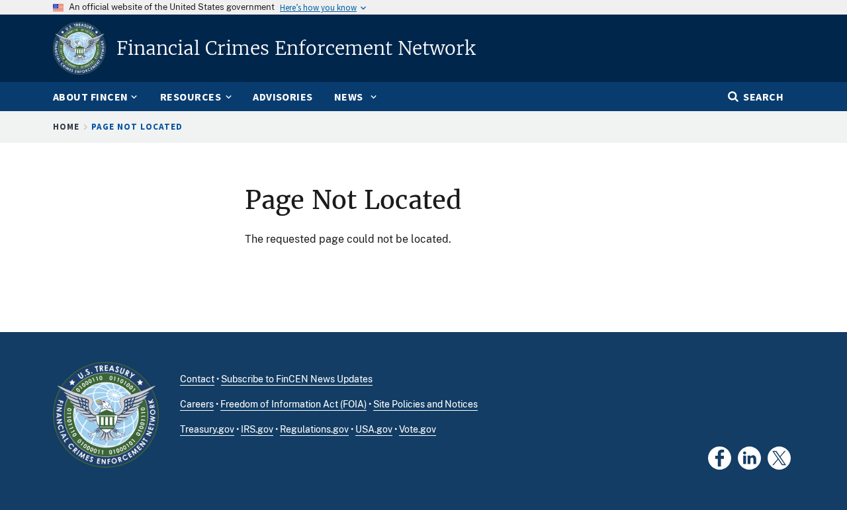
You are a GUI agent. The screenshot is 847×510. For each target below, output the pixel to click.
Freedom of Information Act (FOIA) (293, 404)
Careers (197, 404)
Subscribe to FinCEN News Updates (297, 379)
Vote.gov (417, 429)
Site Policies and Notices (425, 404)
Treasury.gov (207, 429)
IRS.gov (257, 429)
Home (66, 126)
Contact (197, 379)
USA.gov (373, 429)
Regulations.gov (314, 429)
